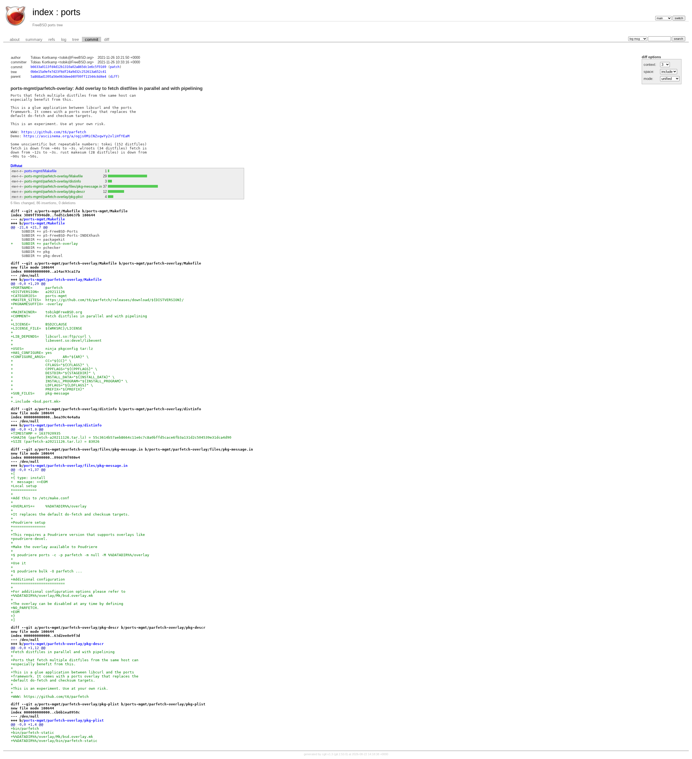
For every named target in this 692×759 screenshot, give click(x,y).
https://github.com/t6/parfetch (53, 132)
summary (33, 39)
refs (51, 39)
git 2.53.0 (341, 754)
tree (75, 39)
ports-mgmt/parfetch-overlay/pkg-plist (53, 197)
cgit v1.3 (327, 754)
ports (71, 12)
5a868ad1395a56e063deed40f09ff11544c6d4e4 (68, 77)
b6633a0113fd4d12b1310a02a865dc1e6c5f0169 (68, 67)
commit (91, 39)
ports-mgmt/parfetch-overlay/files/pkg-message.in (63, 186)
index (43, 12)
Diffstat (16, 166)
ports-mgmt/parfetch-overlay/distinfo (52, 181)
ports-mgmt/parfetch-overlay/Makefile (53, 176)
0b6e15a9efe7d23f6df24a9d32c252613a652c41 (68, 72)
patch (114, 67)
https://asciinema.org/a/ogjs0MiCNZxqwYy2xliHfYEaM (76, 136)
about (14, 39)
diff (106, 39)
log (63, 39)
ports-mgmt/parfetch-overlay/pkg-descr (54, 192)
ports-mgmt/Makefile (40, 171)
